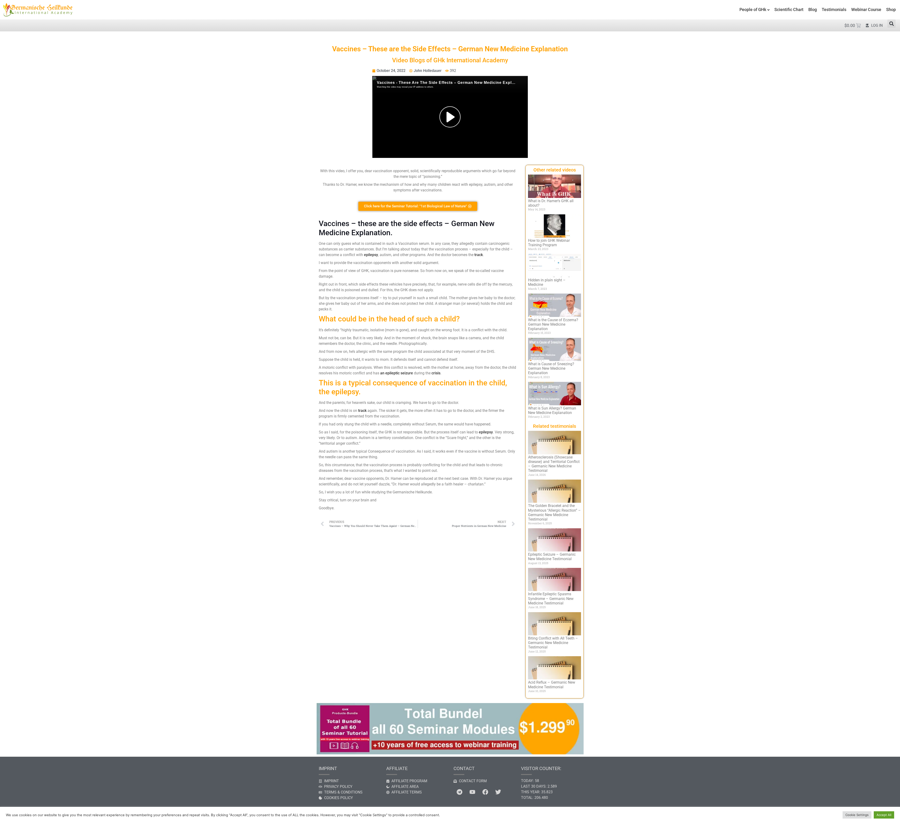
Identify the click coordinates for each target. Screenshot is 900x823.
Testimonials (834, 9)
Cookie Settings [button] (857, 815)
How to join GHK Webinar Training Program (549, 242)
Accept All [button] (884, 815)
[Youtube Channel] (472, 792)
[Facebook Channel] (485, 792)
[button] (891, 23)
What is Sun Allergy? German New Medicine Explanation (552, 410)
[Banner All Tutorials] (450, 753)
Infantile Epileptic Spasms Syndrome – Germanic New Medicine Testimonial (551, 598)
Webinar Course (866, 9)
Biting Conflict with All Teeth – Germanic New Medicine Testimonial (553, 642)
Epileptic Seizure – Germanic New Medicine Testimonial (552, 556)
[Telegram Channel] (459, 792)
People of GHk (752, 9)
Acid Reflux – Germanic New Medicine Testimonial (551, 684)
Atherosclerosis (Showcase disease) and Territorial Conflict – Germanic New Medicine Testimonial (554, 464)
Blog (812, 9)
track (478, 255)
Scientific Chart (788, 9)
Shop (891, 9)
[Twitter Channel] (498, 792)
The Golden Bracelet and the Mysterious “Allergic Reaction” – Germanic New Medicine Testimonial (554, 512)
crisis (435, 373)
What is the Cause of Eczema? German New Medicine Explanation (553, 324)
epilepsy (371, 255)
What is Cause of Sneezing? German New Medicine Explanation (551, 368)
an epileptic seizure (396, 373)
